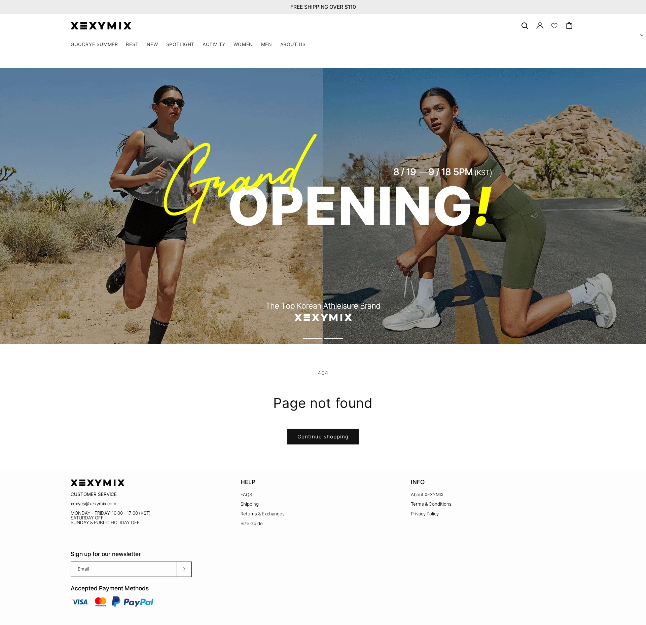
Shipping (250, 504)
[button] (180, 44)
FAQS (246, 494)
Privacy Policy (425, 513)
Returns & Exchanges (263, 513)
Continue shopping (323, 436)
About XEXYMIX (427, 494)
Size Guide (252, 523)
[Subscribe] (184, 569)
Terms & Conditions (431, 504)
